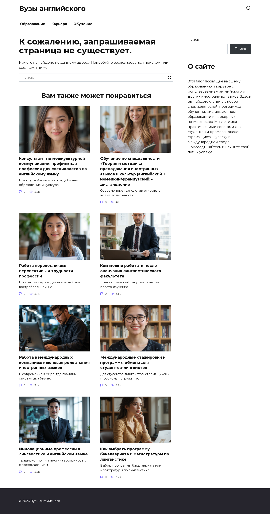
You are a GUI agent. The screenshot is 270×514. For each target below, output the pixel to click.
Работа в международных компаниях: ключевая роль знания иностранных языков (54, 362)
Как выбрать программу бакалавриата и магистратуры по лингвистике (134, 454)
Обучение (82, 24)
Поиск (193, 40)
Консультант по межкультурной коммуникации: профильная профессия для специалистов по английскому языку (53, 166)
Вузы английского (52, 8)
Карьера (59, 24)
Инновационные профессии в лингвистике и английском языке (53, 451)
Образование (32, 24)
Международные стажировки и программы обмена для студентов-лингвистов (133, 362)
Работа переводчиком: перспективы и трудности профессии (46, 270)
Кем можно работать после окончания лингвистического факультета (130, 270)
